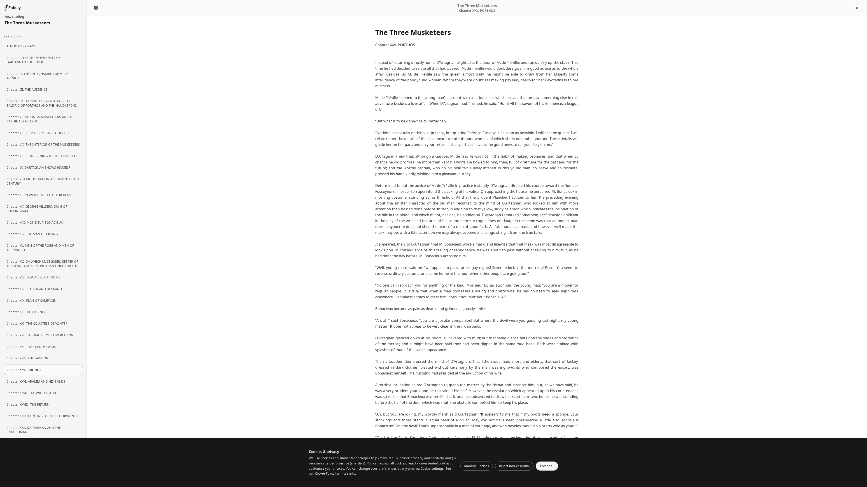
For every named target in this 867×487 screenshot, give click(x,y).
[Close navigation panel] (96, 8)
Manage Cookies (476, 466)
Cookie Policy (324, 473)
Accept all (547, 466)
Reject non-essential (514, 466)
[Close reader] (857, 7)
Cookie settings (432, 468)
